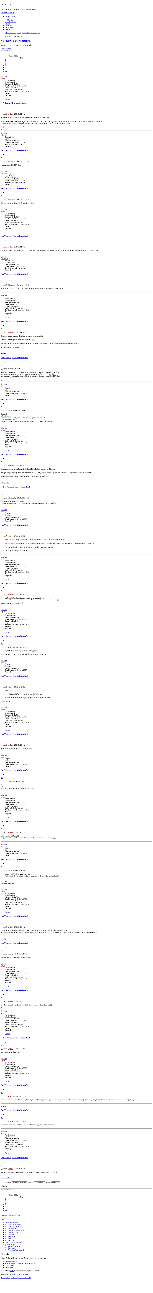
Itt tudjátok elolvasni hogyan (10, 347)
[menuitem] (7, 24)
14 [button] (6, 71)
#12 (2, 591)
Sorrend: (48, 1182)
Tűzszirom (4, 135)
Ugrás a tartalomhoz (7, 13)
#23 (2, 1093)
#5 (1, 281)
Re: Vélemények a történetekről (14, 150)
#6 (1, 329)
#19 (2, 923)
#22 (2, 1045)
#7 (1, 365)
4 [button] (5, 65)
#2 (1, 158)
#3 (1, 196)
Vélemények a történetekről (16, 40)
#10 (2, 494)
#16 (2, 778)
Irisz (2, 386)
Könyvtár (9, 20)
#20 (2, 950)
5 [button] (5, 67)
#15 (2, 741)
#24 (2, 1118)
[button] (5, 54)
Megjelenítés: (7, 1182)
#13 (2, 644)
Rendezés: (30, 1182)
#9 (1, 462)
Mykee (3, 78)
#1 (1, 110)
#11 (2, 532)
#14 (2, 683)
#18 (2, 867)
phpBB (11, 1271)
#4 (1, 243)
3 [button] (5, 64)
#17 (2, 829)
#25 (2, 1165)
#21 (2, 998)
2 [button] (5, 62)
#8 (1, 407)
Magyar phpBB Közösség (21, 1274)
